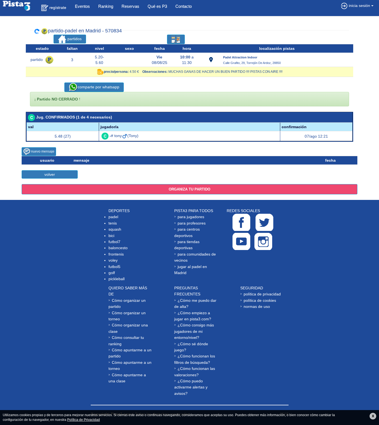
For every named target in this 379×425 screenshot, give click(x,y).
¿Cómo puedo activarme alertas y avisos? (191, 387)
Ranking (105, 6)
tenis (112, 223)
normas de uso (257, 306)
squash (114, 229)
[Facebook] (241, 222)
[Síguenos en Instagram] (263, 241)
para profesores (192, 223)
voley (113, 260)
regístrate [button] (57, 7)
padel (113, 217)
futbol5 (114, 266)
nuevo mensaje (42, 151)
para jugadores (191, 217)
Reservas (130, 6)
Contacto (183, 6)
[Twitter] (264, 222)
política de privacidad (262, 294)
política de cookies (260, 300)
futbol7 (114, 241)
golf (111, 273)
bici (111, 235)
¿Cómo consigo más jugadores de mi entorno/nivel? (194, 331)
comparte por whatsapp (98, 87)
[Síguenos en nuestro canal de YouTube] (241, 241)
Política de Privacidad (83, 420)
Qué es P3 (157, 6)
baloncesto (118, 248)
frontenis (116, 254)
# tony (116, 135)
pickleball (116, 279)
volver (49, 174)
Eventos (82, 6)
